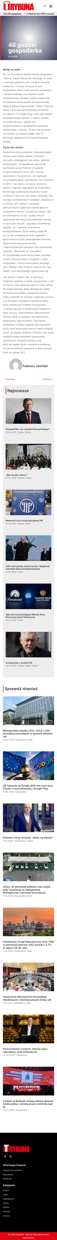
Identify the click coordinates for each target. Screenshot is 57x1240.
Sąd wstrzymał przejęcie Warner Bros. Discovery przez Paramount (26, 615)
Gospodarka (20, 739)
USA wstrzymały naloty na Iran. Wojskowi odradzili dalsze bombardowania (28, 567)
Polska (28, 478)
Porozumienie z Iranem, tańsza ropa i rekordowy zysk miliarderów (25, 1050)
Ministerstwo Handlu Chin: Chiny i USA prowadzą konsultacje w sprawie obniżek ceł (27, 733)
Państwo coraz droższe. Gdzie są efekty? (28, 837)
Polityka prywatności (12, 1170)
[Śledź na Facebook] (5, 1156)
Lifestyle (7, 1211)
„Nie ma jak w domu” (17, 475)
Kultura (21, 478)
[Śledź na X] (10, 1156)
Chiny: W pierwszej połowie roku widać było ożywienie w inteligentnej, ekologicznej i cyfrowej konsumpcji (26, 889)
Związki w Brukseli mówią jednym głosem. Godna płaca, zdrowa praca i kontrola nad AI (28, 1104)
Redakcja (7, 1178)
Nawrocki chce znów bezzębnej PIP (24, 520)
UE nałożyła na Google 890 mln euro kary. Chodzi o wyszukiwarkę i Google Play (28, 787)
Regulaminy (8, 1174)
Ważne (28, 432)
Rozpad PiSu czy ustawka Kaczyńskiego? (28, 429)
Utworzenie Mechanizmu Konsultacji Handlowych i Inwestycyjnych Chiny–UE (27, 998)
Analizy (6, 1216)
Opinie (21, 432)
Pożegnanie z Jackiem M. (19, 662)
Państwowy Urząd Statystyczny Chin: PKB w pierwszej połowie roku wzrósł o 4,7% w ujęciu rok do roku (28, 944)
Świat (20, 572)
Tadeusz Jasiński (35, 366)
